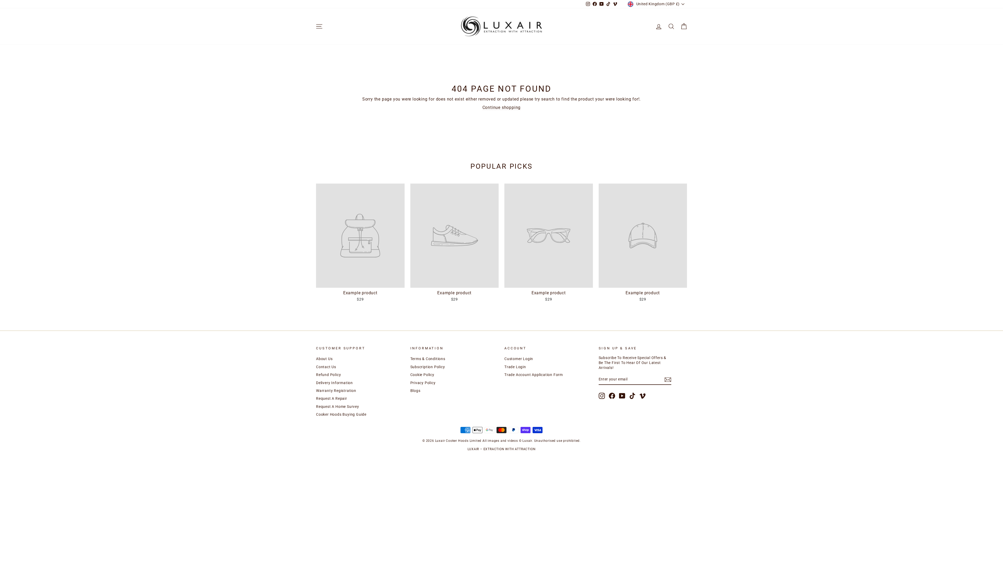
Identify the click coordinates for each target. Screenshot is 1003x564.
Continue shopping (501, 107)
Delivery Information (334, 383)
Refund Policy (328, 375)
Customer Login (518, 359)
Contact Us (326, 367)
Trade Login (515, 367)
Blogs (415, 391)
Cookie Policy (422, 375)
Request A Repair (331, 398)
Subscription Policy (427, 367)
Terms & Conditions (427, 359)
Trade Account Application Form (533, 375)
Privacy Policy (423, 383)
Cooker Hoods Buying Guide (341, 414)
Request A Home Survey (337, 406)
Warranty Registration (336, 391)
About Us (324, 359)
